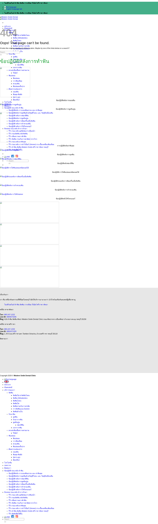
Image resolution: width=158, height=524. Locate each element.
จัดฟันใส (16, 403)
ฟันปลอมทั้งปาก (19, 446)
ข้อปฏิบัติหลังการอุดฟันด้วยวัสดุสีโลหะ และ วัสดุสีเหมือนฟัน (31, 113)
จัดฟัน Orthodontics (20, 38)
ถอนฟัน (16, 452)
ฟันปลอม (12, 436)
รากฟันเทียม (17, 441)
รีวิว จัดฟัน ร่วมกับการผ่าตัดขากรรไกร (23, 503)
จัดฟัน (11, 393)
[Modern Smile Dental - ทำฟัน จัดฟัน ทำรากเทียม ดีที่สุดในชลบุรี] (9, 18)
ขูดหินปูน (16, 422)
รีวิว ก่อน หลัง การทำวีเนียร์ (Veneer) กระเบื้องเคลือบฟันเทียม (31, 144)
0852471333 (11, 331)
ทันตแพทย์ (8, 387)
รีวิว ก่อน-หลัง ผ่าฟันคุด (17, 506)
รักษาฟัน (12, 54)
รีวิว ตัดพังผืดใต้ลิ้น (15, 514)
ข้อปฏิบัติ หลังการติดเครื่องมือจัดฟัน (22, 484)
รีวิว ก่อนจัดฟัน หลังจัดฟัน (18, 498)
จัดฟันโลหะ (17, 41)
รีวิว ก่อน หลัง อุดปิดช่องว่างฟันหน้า (22, 495)
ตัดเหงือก (16, 100)
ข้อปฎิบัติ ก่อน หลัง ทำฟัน (13, 108)
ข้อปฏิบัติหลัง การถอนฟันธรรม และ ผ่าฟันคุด (25, 110)
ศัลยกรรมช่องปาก (15, 449)
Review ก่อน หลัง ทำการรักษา (15, 492)
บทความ (7, 465)
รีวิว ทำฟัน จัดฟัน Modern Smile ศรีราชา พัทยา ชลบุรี (28, 147)
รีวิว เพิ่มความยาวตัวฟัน (17, 500)
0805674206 (11, 317)
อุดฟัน (15, 57)
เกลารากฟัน (17, 428)
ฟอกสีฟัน (20, 425)
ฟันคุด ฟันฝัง (17, 454)
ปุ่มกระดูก (16, 457)
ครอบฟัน (16, 444)
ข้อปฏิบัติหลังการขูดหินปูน (18, 481)
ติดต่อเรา (7, 468)
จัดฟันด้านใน (18, 411)
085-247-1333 (9, 329)
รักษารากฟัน (17, 420)
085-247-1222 (9, 315)
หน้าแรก (7, 26)
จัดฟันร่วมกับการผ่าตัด (21, 46)
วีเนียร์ (15, 433)
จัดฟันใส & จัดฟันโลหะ (21, 35)
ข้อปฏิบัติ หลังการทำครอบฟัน (20, 487)
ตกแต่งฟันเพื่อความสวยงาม (19, 430)
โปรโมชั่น (8, 102)
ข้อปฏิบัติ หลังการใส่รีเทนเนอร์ (20, 489)
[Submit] (9, 163)
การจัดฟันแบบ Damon (21, 409)
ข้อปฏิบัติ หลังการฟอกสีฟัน (19, 479)
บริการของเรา (9, 390)
